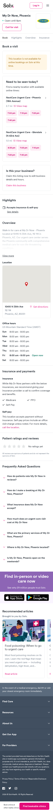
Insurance (44, 37)
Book (5, 37)
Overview (30, 37)
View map (21, 105)
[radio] (11, 113)
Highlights (16, 37)
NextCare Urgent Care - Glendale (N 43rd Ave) (24, 134)
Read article (11, 673)
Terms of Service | (21, 779)
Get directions (40, 306)
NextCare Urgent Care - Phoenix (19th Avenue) (23, 99)
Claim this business (16, 185)
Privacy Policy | (8, 779)
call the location (10, 427)
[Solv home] (8, 5)
